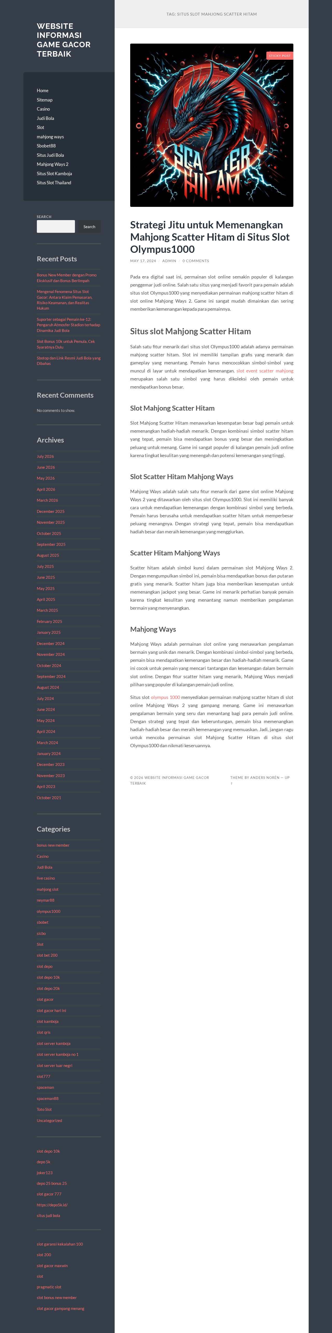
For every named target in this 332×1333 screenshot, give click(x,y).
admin (169, 261)
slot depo (44, 966)
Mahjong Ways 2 (52, 164)
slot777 (43, 1076)
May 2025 (46, 588)
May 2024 (46, 720)
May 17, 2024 (143, 261)
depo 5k (43, 1161)
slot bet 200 (47, 955)
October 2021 (49, 797)
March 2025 (47, 610)
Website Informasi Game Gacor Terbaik (64, 40)
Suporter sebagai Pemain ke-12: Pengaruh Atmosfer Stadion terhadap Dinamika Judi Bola (68, 325)
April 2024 (46, 731)
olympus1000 (48, 911)
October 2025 (49, 533)
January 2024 (49, 753)
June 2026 (46, 467)
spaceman (45, 1087)
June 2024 (46, 709)
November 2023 (51, 775)
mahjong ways (50, 136)
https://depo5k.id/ (52, 1204)
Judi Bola (45, 118)
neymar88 (45, 900)
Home (43, 90)
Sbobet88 (46, 145)
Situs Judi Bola (50, 155)
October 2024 (49, 665)
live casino (46, 878)
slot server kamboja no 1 (58, 1054)
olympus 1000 (165, 697)
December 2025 (51, 511)
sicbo (41, 933)
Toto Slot (44, 1109)
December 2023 (51, 764)
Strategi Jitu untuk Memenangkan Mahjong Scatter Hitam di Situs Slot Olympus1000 (210, 236)
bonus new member (53, 845)
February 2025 (49, 621)
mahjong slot (48, 889)
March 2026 (47, 500)
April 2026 (46, 489)
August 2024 (48, 687)
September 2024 (51, 676)
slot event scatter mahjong (265, 370)
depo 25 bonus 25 (52, 1183)
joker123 (45, 1172)
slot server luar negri (54, 1065)
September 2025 (51, 544)
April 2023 (46, 786)
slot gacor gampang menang (60, 1308)
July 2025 (45, 566)
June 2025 (46, 577)
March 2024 (47, 742)
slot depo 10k (48, 977)
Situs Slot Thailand (54, 182)
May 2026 (46, 478)
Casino (43, 109)
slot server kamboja (54, 1043)
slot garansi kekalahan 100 (60, 1244)
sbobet (43, 922)
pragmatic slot (49, 1286)
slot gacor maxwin (52, 1265)
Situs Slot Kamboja (54, 173)
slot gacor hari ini (51, 1010)
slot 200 (44, 1254)
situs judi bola (48, 1215)
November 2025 (51, 522)
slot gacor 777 (49, 1194)
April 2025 (46, 599)
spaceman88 (48, 1098)
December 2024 (51, 643)
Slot (40, 127)
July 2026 (45, 456)
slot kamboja (48, 1021)
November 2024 (51, 654)
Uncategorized (49, 1120)
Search (44, 217)
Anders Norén (265, 778)
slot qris (44, 1032)
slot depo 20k (48, 988)
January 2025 (49, 632)
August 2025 (48, 555)
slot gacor (45, 999)
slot (40, 1276)
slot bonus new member (57, 1297)
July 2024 (45, 698)
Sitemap (44, 100)
